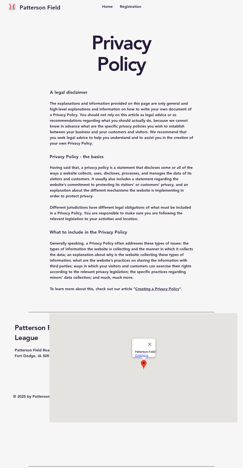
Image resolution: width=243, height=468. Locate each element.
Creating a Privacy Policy (157, 289)
